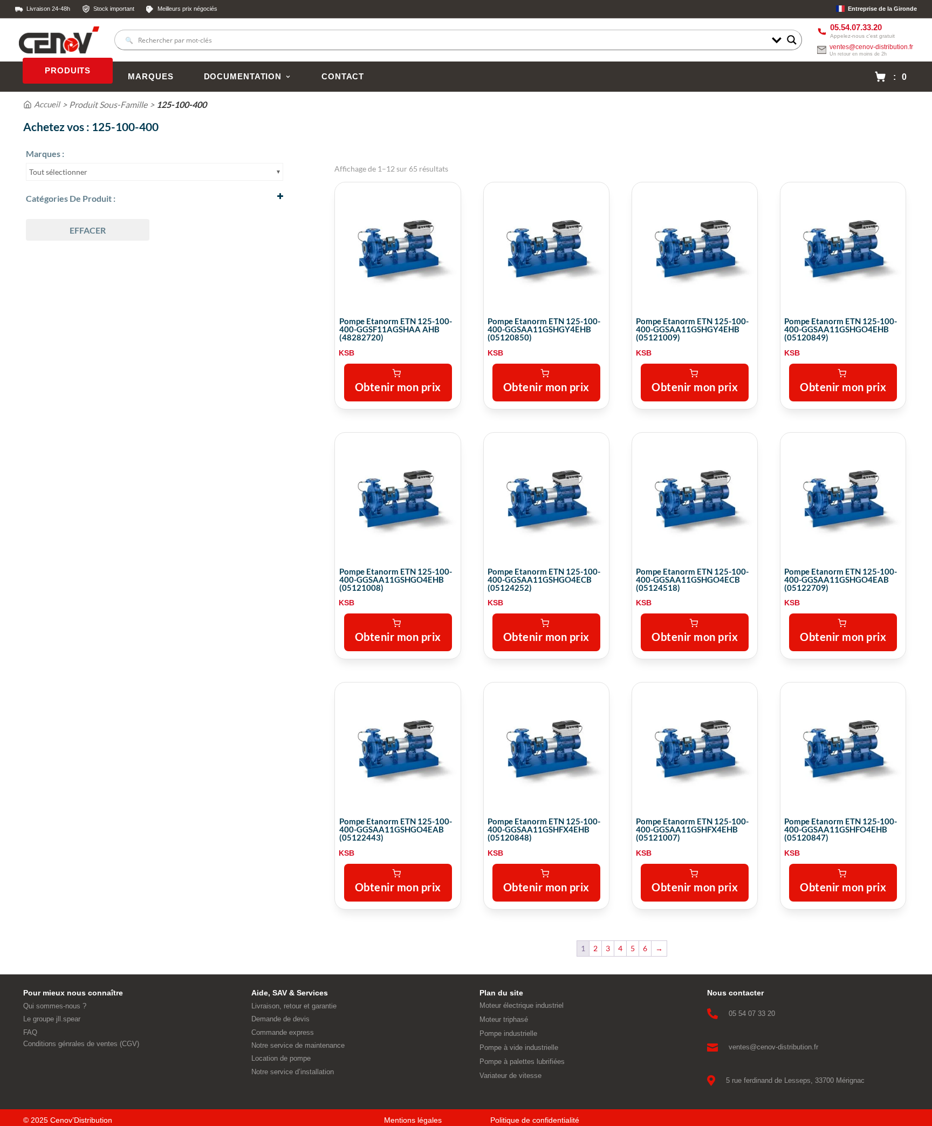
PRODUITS (68, 70)
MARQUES (150, 76)
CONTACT (342, 76)
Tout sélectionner (58, 171)
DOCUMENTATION (243, 76)
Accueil (47, 104)
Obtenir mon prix (398, 386)
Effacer (88, 230)
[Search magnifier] (791, 39)
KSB (346, 353)
